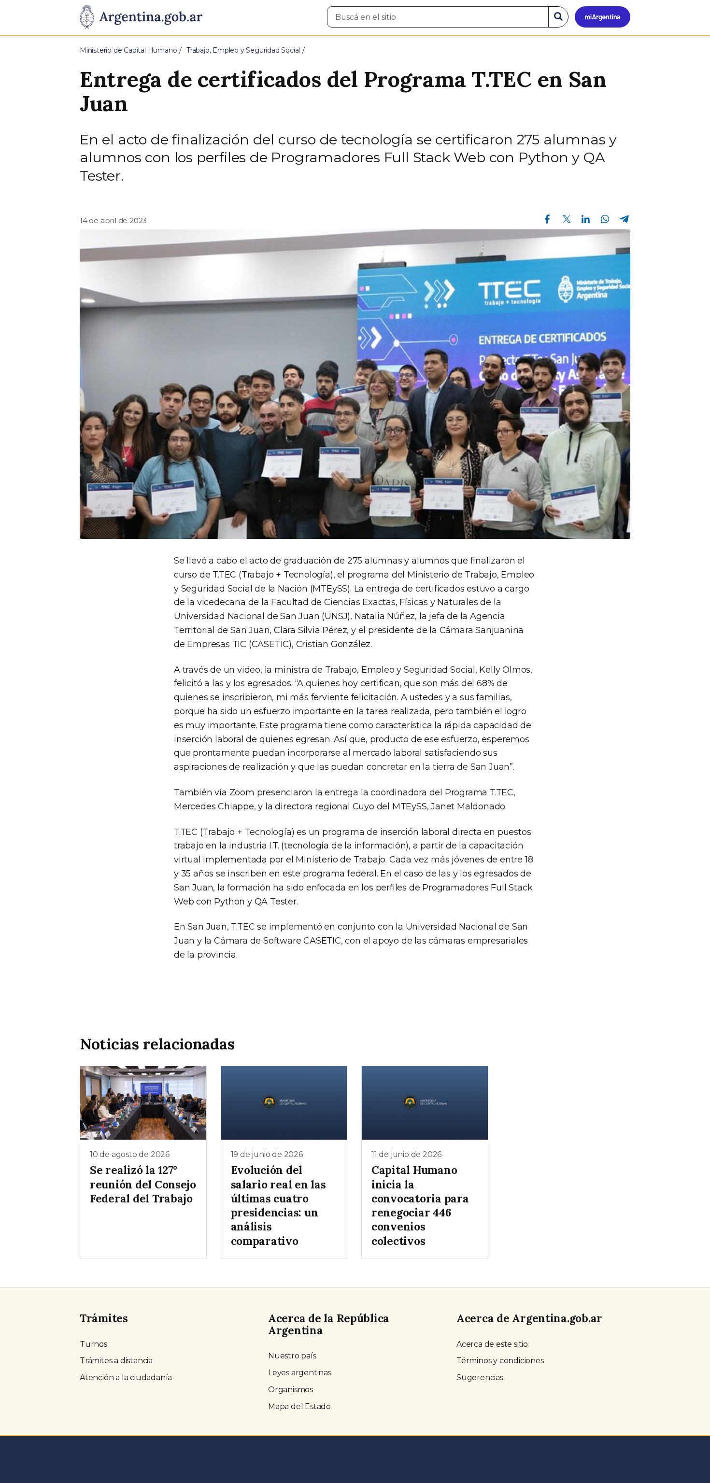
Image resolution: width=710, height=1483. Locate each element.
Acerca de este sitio (492, 1344)
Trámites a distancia (116, 1360)
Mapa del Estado (299, 1406)
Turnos (93, 1344)
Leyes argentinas (299, 1372)
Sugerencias (479, 1377)
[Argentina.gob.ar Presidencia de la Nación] (141, 17)
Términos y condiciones (500, 1360)
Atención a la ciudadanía (126, 1377)
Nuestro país (292, 1355)
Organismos (290, 1389)
